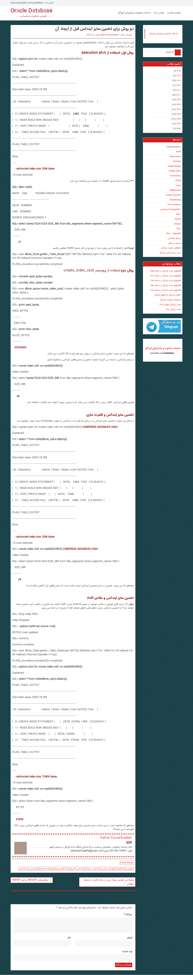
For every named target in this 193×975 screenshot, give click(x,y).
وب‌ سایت (127, 951)
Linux (178, 185)
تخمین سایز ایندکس (27, 868)
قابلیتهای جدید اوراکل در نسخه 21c (165, 276)
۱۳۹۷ (179, 109)
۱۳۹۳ (178, 129)
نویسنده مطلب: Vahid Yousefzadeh (115, 35)
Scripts (177, 224)
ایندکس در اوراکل (92, 868)
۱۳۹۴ (179, 124)
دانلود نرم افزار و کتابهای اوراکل (168, 295)
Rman (178, 219)
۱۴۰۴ (179, 76)
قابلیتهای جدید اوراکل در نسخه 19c (165, 280)
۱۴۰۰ (179, 95)
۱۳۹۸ (179, 104)
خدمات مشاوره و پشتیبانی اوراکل (134, 13)
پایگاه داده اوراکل (44, 868)
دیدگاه (128, 915)
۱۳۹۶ (179, 114)
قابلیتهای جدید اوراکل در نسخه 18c (165, 285)
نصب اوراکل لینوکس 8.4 (170, 304)
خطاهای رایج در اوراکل (171, 248)
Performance (126, 862)
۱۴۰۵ (179, 71)
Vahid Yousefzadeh (116, 838)
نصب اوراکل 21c (173, 309)
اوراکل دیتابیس (107, 868)
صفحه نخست (174, 13)
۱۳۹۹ (179, 100)
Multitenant (175, 190)
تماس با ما (159, 13)
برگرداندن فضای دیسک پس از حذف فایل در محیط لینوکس (109, 882)
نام (69, 938)
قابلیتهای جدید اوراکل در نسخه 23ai (165, 271)
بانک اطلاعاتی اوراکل (61, 868)
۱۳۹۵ (178, 119)
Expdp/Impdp (174, 166)
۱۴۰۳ (179, 80)
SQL (179, 229)
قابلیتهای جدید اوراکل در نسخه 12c (165, 290)
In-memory (175, 176)
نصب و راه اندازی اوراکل (170, 253)
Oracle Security (173, 195)
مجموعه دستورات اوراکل (170, 300)
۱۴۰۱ (179, 90)
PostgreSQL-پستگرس (170, 209)
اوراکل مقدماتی (174, 238)
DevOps (177, 161)
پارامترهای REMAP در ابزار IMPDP (31, 880)
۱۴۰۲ (179, 85)
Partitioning (175, 200)
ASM (178, 152)
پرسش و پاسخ (175, 243)
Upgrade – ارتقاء (173, 233)
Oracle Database (31, 11)
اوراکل (117, 868)
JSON (178, 180)
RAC (178, 214)
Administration (173, 147)
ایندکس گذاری (77, 868)
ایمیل (129, 938)
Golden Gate (175, 171)
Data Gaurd (175, 156)
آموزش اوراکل (127, 868)
